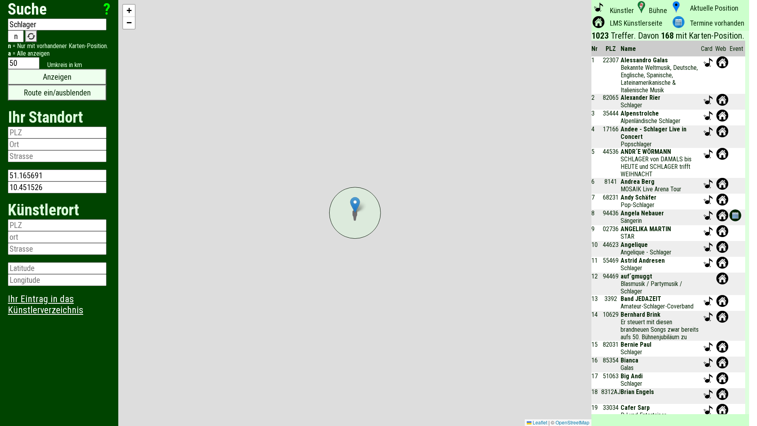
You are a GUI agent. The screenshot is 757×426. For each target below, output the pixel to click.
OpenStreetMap (572, 422)
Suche (27, 9)
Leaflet (539, 422)
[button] (355, 213)
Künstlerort (43, 210)
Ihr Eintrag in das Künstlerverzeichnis (45, 304)
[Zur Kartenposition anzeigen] (708, 66)
